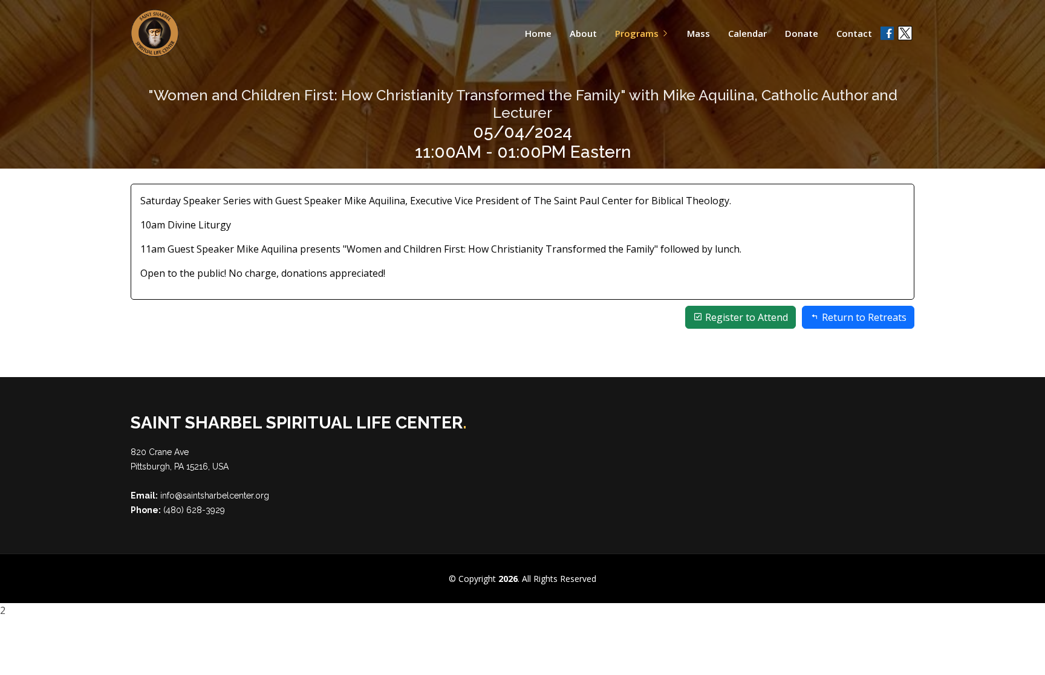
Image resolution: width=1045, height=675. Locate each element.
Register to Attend (745, 317)
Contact (854, 33)
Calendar (747, 33)
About (583, 33)
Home (538, 33)
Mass (698, 33)
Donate (801, 33)
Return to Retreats (863, 317)
